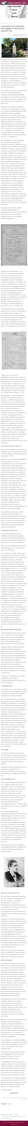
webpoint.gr (14, 1124)
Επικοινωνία (14, 16)
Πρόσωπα (14, 10)
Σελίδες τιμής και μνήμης (14, 6)
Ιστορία (14, 13)
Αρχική (11, 1114)
